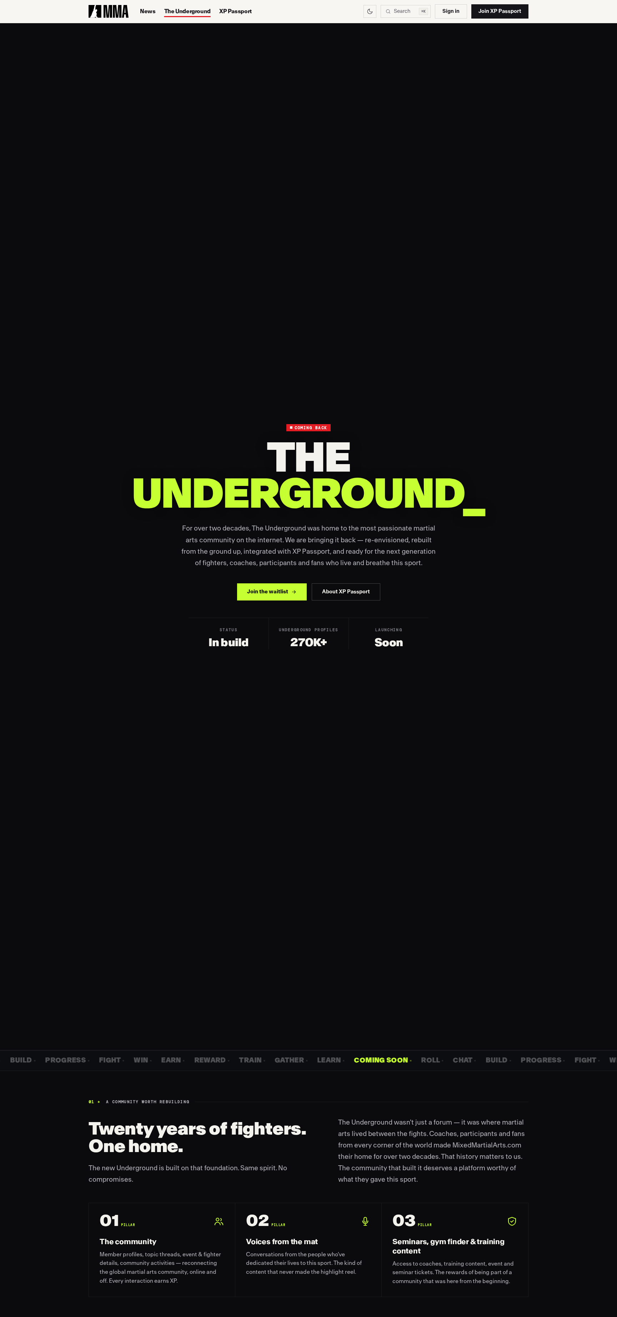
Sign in (451, 11)
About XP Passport (346, 591)
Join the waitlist (267, 591)
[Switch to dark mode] (369, 11)
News (148, 11)
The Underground (187, 11)
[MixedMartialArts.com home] (109, 11)
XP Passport (235, 11)
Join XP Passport (499, 11)
